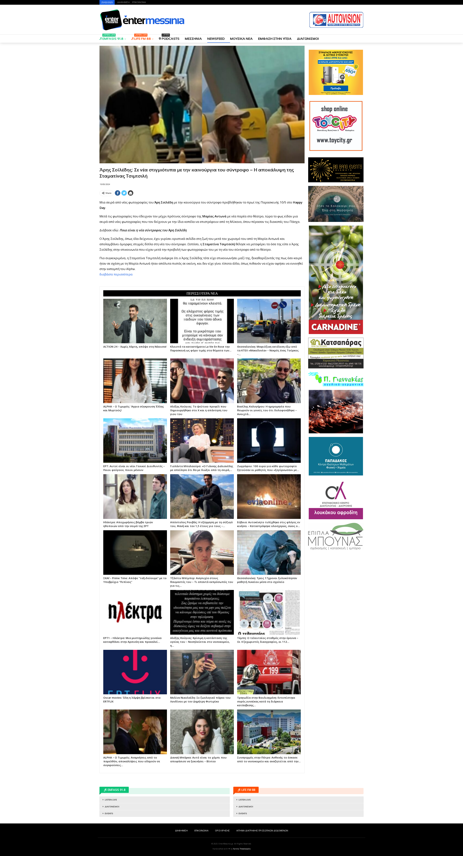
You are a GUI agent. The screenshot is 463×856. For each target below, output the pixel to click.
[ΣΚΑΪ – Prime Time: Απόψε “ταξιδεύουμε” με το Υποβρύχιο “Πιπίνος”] (135, 552)
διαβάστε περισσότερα (116, 274)
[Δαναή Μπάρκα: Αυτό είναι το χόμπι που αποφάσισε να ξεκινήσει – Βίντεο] (202, 732)
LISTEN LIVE (111, 799)
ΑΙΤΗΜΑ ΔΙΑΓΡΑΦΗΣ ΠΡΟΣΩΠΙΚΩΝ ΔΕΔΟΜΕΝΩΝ (262, 830)
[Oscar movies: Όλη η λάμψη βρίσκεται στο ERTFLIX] (135, 672)
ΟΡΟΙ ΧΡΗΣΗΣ (222, 830)
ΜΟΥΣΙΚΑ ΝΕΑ (241, 39)
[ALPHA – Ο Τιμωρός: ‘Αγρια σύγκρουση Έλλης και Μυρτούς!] (135, 380)
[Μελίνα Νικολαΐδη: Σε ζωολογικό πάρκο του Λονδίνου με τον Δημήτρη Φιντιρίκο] (202, 672)
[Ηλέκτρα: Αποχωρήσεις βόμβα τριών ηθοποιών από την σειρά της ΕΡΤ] (135, 496)
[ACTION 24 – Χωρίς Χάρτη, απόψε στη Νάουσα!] (135, 321)
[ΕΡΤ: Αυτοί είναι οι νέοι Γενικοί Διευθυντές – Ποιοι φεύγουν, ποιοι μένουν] (135, 440)
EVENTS (109, 813)
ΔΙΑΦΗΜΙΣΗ (123, 2)
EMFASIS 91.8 (112, 38)
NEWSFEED (216, 39)
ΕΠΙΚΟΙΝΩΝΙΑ (139, 2)
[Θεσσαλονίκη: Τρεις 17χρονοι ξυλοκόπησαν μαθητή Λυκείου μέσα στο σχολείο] (269, 552)
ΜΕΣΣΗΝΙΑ (193, 39)
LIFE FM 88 (142, 38)
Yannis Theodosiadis (241, 848)
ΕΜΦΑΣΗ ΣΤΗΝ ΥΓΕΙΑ (275, 39)
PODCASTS (170, 38)
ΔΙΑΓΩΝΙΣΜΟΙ (308, 39)
